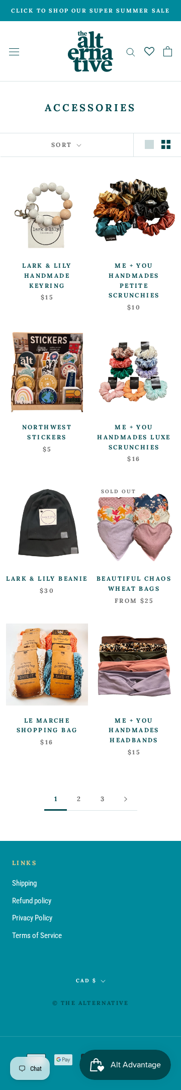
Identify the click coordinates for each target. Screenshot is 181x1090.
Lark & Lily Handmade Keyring (46, 275)
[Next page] (125, 799)
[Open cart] (167, 51)
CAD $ (86, 980)
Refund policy (31, 900)
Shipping (24, 883)
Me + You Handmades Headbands (134, 730)
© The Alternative (90, 1002)
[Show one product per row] (149, 144)
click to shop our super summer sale (90, 10)
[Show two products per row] (165, 144)
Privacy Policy (32, 917)
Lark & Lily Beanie (46, 578)
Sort (63, 144)
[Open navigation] (14, 51)
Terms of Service (37, 935)
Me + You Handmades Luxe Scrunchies (134, 437)
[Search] (130, 51)
